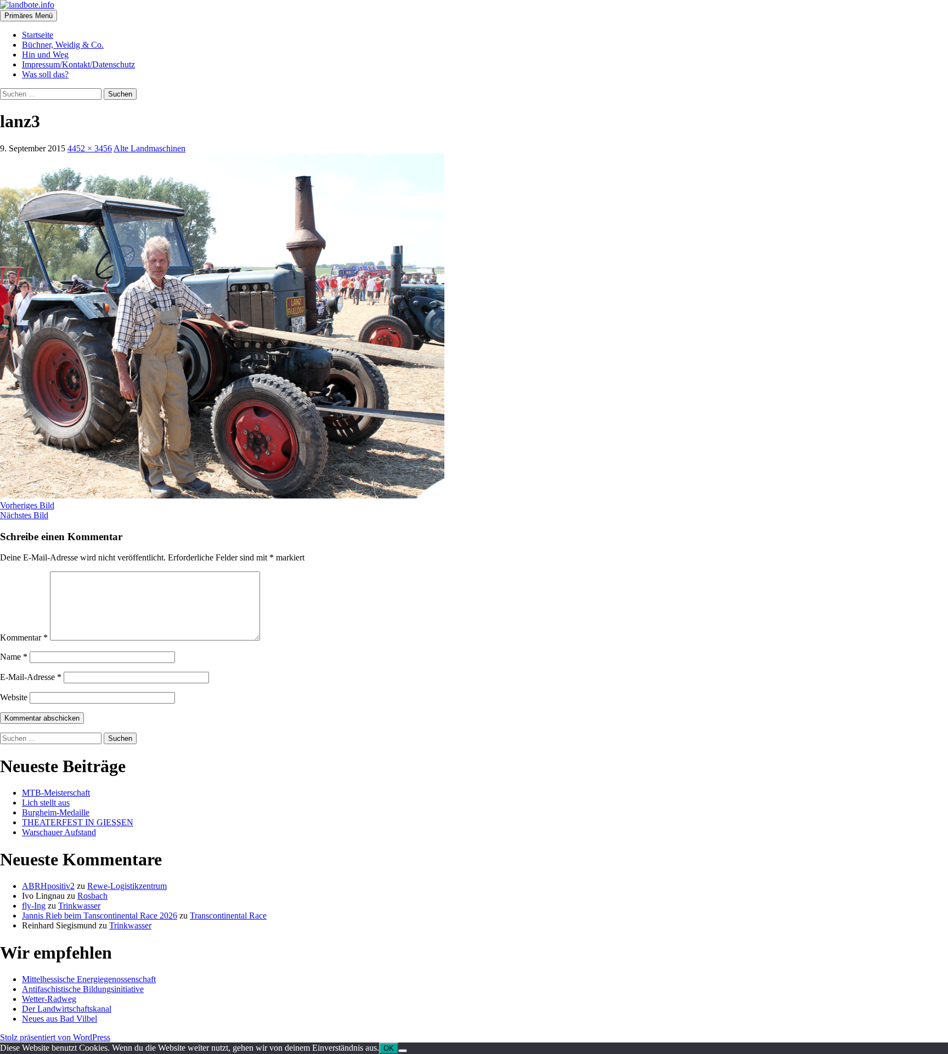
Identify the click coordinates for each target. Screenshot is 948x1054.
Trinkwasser (79, 905)
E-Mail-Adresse (30, 677)
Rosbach (92, 895)
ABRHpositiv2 (48, 886)
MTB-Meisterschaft (56, 792)
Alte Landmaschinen (149, 148)
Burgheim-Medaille (55, 812)
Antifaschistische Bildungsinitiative (83, 989)
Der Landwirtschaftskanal (66, 1008)
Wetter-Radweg (49, 999)
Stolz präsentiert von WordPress (55, 1037)
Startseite (37, 34)
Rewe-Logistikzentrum (127, 886)
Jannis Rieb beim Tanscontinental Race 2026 (99, 915)
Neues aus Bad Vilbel (59, 1018)
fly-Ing (34, 905)
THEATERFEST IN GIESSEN (77, 822)
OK (388, 1048)
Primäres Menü (28, 16)
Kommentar (24, 637)
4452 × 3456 (89, 148)
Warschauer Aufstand (59, 832)
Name (13, 656)
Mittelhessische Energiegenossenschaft (89, 979)
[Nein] (402, 1050)
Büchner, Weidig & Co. (63, 44)
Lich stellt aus (46, 802)
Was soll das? (45, 74)
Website (13, 697)
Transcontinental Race (228, 915)
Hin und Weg (45, 54)
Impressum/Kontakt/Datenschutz (78, 64)
